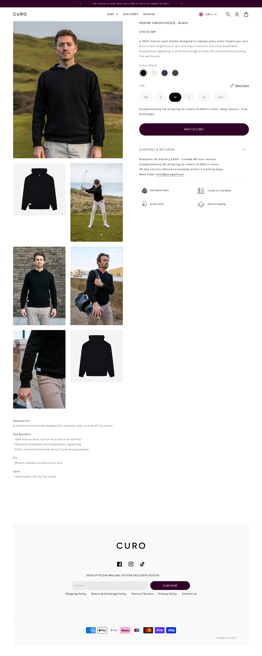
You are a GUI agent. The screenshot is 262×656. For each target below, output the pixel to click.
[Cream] (154, 73)
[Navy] (164, 73)
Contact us (189, 593)
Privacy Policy (167, 593)
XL (204, 97)
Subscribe (170, 585)
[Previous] (80, 3)
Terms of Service (142, 593)
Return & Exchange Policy (108, 593)
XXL (221, 97)
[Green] (175, 73)
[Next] (182, 3)
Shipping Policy (76, 593)
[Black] (143, 73)
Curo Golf (230, 637)
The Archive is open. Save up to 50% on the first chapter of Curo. (131, 3)
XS (146, 97)
